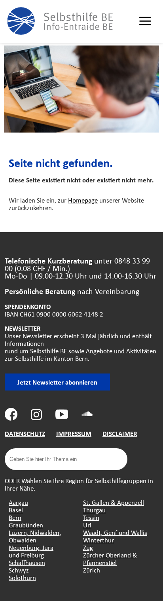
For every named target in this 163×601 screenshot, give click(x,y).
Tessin (91, 517)
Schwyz (19, 569)
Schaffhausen (27, 562)
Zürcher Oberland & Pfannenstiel (110, 558)
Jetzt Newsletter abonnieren (57, 382)
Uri (87, 524)
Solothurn (22, 577)
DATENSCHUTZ (25, 433)
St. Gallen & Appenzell (113, 502)
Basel (16, 509)
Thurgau (94, 509)
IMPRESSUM (73, 433)
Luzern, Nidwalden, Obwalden (35, 536)
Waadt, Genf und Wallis (115, 532)
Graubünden (26, 524)
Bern (15, 517)
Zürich (91, 569)
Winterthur (98, 539)
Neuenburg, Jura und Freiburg (31, 551)
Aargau (18, 502)
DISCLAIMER (119, 433)
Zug (88, 547)
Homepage (83, 200)
